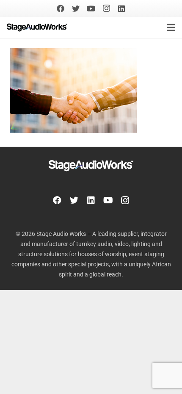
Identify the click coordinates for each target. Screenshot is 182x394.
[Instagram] (106, 8)
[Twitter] (75, 8)
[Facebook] (60, 8)
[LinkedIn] (121, 8)
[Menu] (171, 27)
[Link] (37, 27)
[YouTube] (91, 8)
